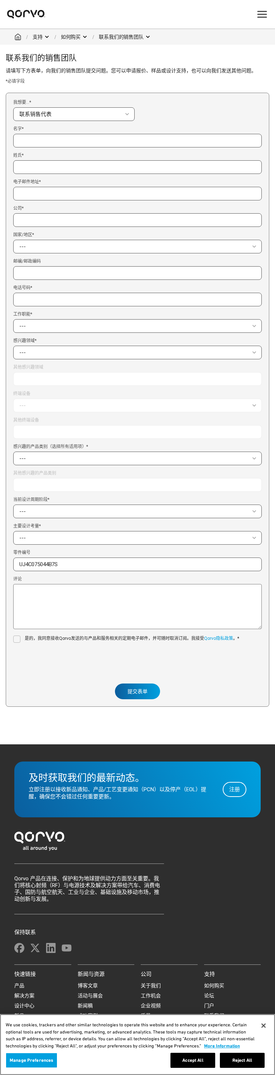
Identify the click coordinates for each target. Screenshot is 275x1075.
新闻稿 (85, 1005)
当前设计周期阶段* (31, 499)
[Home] (17, 36)
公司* (18, 208)
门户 (209, 1005)
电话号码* (22, 288)
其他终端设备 (26, 420)
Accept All (192, 1060)
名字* (18, 129)
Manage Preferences (31, 1060)
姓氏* (18, 155)
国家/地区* (23, 235)
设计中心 (24, 1005)
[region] (137, 1044)
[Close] (263, 1025)
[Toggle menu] (262, 14)
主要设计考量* (27, 526)
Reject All (242, 1060)
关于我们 (151, 985)
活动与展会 (90, 995)
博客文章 (88, 985)
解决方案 (24, 995)
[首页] (137, 843)
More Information (222, 1046)
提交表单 (137, 691)
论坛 (209, 995)
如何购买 (71, 37)
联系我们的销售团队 (121, 37)
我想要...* (22, 102)
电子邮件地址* (27, 182)
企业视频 (151, 1005)
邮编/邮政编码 (27, 261)
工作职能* (22, 314)
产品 (19, 985)
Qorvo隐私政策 (218, 638)
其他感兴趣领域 (28, 367)
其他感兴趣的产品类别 (34, 473)
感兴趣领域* (25, 341)
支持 (38, 37)
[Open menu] (47, 37)
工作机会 (151, 995)
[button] (74, 114)
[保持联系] (19, 948)
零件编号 (21, 552)
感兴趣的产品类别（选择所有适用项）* (50, 446)
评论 (17, 579)
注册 (234, 789)
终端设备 (21, 393)
